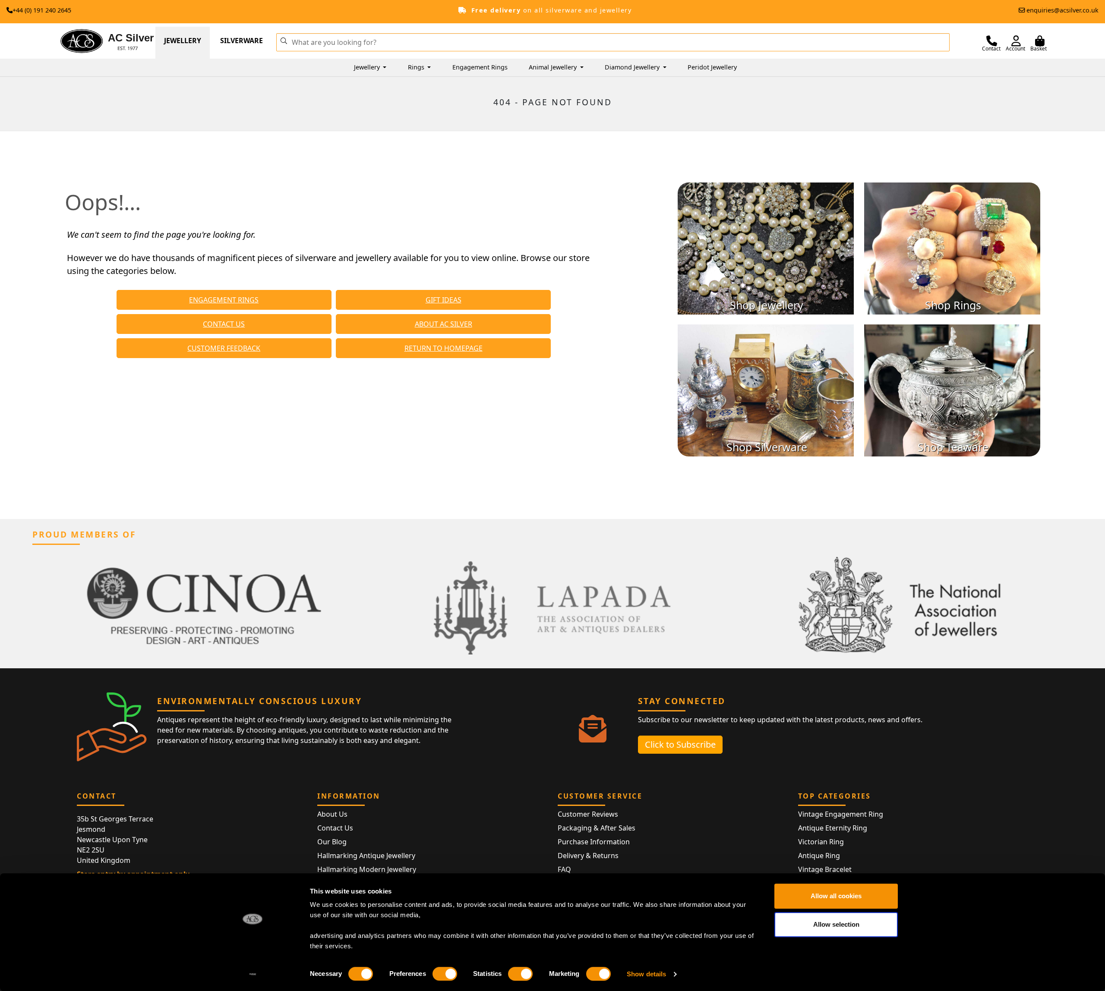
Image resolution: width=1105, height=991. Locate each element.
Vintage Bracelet (825, 869)
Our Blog (332, 841)
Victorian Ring (821, 841)
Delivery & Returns (588, 855)
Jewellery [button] (368, 67)
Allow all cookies (836, 896)
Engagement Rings (480, 67)
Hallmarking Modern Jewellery (366, 869)
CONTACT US (224, 324)
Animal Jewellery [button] (553, 67)
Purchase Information (594, 841)
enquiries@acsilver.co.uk (1062, 10)
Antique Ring (819, 855)
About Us (332, 814)
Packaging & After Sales (596, 828)
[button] (283, 40)
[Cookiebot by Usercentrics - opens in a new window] (252, 974)
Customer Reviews (588, 814)
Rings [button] (417, 67)
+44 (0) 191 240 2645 (42, 10)
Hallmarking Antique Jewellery (366, 855)
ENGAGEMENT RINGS (224, 300)
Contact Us (335, 828)
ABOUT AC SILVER (443, 324)
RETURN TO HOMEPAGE (443, 348)
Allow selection (836, 924)
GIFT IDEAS (443, 300)
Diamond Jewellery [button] (633, 67)
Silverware (241, 40)
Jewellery (182, 40)
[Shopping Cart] (1040, 41)
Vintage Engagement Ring (840, 814)
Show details (646, 974)
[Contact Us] (991, 41)
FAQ (564, 869)
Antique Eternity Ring (832, 828)
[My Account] (1016, 41)
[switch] (445, 974)
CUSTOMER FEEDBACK (223, 348)
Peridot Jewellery (712, 67)
